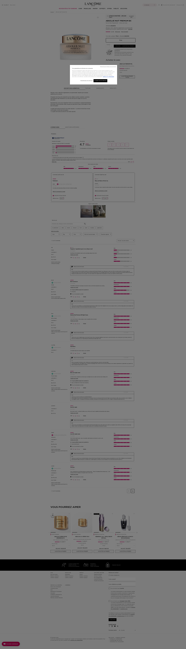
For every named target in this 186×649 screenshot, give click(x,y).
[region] (93, 75)
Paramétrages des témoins (86, 80)
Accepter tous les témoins (100, 80)
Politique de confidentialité (108, 76)
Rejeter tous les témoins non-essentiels (108, 66)
